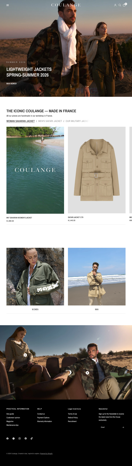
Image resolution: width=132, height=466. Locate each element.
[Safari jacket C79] (97, 170)
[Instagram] (21, 438)
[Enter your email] (123, 427)
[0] (124, 5)
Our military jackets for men (84, 121)
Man (97, 309)
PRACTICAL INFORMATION (17, 409)
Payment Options (43, 417)
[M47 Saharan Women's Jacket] (35, 170)
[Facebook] (9, 438)
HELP (39, 409)
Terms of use (72, 413)
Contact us (41, 413)
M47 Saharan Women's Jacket (19, 217)
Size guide (10, 413)
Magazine (9, 421)
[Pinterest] (27, 438)
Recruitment (72, 421)
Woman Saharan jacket (20, 121)
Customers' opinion (13, 417)
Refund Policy (73, 417)
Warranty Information (44, 421)
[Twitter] (15, 438)
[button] (8, 83)
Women (35, 309)
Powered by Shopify (46, 453)
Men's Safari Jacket (50, 121)
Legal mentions (74, 409)
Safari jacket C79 (75, 217)
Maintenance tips (12, 425)
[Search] (120, 5)
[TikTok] (33, 438)
